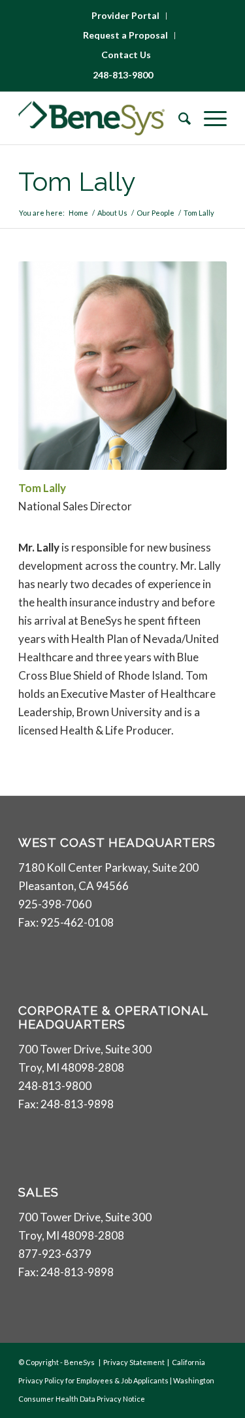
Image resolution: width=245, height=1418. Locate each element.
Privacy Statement (134, 1362)
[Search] (178, 118)
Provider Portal (125, 15)
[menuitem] (126, 16)
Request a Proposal (125, 35)
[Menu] (209, 118)
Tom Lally (77, 181)
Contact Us (126, 54)
